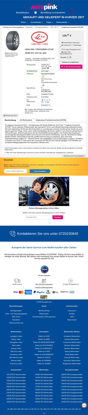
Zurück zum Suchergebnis (13, 27)
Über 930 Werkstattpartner (44, 284)
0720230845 (68, 233)
